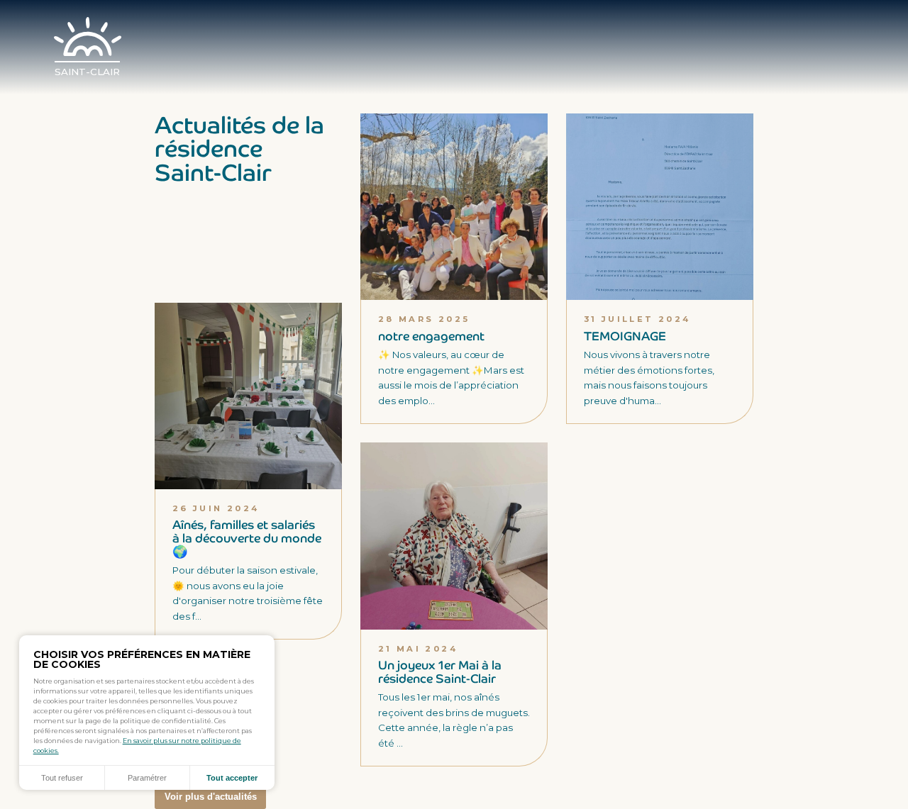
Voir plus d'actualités (211, 796)
